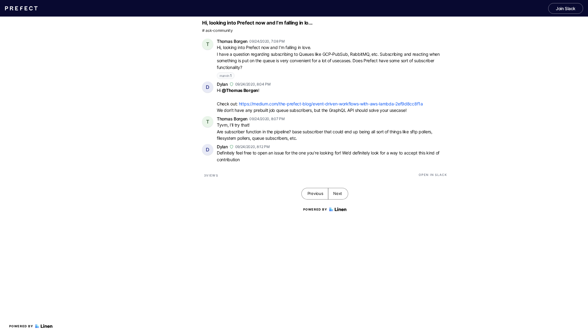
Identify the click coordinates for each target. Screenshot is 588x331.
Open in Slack (433, 175)
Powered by (21, 326)
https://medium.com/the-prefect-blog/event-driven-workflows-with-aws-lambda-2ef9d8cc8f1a (331, 103)
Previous (315, 193)
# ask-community (217, 30)
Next (337, 193)
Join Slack (565, 8)
